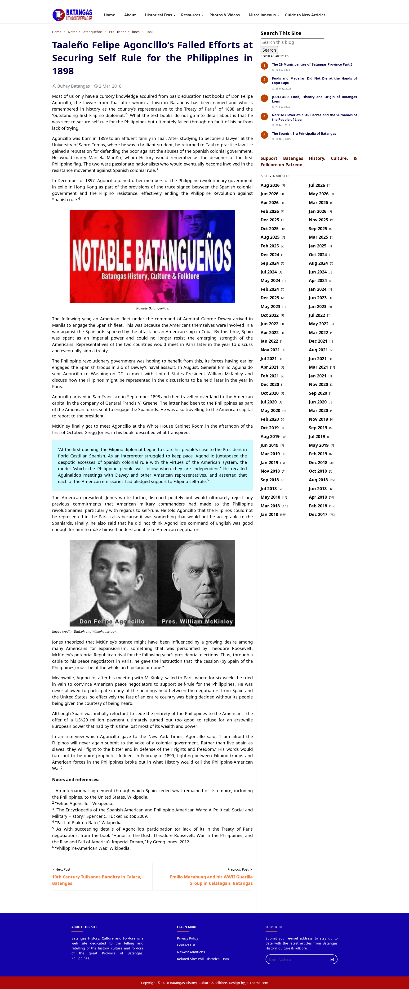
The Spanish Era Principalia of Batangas (304, 133)
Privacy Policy (187, 938)
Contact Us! (186, 945)
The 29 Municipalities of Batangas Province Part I (312, 64)
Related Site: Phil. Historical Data (203, 959)
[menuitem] (109, 14)
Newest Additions (191, 952)
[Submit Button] (332, 959)
